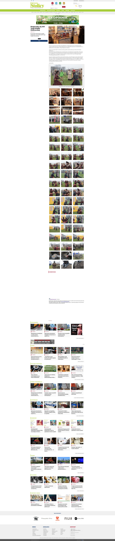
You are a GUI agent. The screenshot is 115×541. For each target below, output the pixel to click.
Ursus (69, 12)
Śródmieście (63, 12)
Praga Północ (51, 12)
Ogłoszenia (56, 8)
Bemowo (33, 12)
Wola (56, 13)
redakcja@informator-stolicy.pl (76, 530)
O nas (62, 10)
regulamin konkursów (37, 535)
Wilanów (80, 12)
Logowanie (76, 0)
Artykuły (51, 8)
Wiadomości (43, 10)
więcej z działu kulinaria (80, 490)
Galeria (58, 10)
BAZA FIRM (64, 4)
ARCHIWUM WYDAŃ (52, 4)
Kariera (67, 10)
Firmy (53, 8)
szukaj (64, 6)
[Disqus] (66, 285)
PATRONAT (73, 10)
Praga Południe (55, 12)
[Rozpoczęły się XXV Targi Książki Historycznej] (54, 92)
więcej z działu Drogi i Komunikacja (79, 397)
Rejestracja (82, 0)
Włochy (82, 12)
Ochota (44, 12)
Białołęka (35, 12)
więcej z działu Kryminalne (80, 415)
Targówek (66, 12)
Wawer (75, 12)
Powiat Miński (47, 12)
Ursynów (72, 12)
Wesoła (77, 12)
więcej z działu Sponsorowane (79, 453)
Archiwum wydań (51, 10)
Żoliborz (58, 13)
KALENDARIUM (56, 4)
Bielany (38, 12)
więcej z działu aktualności (80, 338)
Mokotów (41, 12)
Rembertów (59, 12)
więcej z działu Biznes (81, 472)
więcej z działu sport (81, 361)
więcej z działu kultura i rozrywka (79, 379)
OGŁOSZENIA (60, 4)
